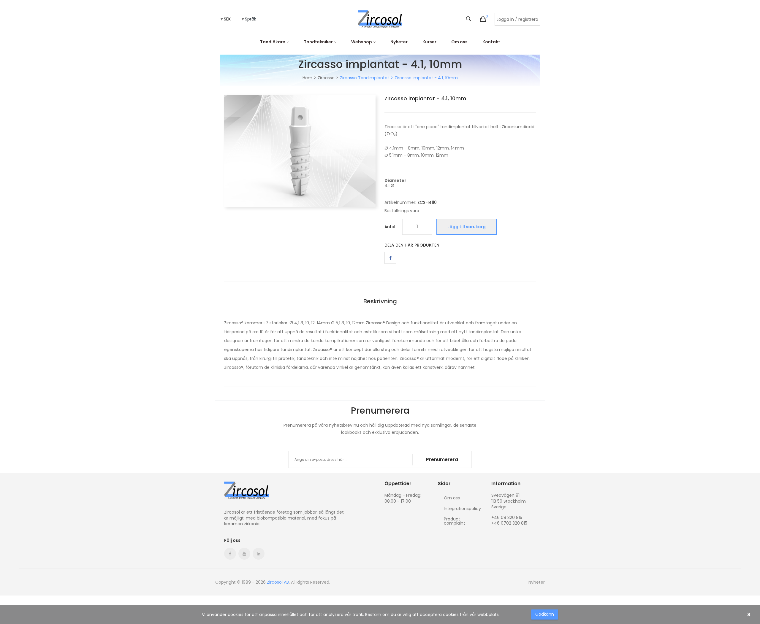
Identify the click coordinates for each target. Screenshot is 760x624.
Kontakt (491, 42)
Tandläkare (272, 42)
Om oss (459, 42)
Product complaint (454, 520)
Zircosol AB (278, 582)
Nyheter (399, 42)
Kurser (429, 42)
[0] (483, 19)
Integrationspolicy (462, 509)
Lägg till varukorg (466, 227)
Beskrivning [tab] (380, 301)
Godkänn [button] (544, 614)
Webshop (361, 42)
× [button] (749, 614)
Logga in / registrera (517, 19)
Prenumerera (442, 459)
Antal (389, 227)
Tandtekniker (318, 42)
